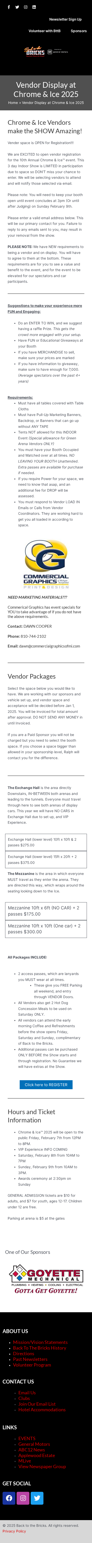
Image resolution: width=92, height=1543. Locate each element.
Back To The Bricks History (39, 1348)
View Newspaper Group (42, 1466)
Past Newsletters (30, 1359)
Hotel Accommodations (42, 1409)
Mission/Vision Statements (40, 1342)
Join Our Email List (37, 1404)
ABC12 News (31, 1449)
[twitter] (19, 7)
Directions (23, 1353)
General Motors (34, 1444)
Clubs (24, 1398)
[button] (46, 69)
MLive (24, 1461)
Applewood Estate (36, 1455)
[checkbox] (46, 911)
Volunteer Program (32, 1365)
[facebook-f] (10, 7)
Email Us (27, 1392)
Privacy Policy (14, 1531)
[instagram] (27, 7)
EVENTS (27, 1438)
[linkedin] (35, 7)
